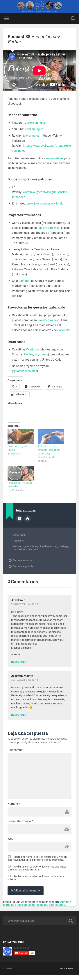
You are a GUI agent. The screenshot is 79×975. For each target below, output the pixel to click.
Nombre (14, 803)
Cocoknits (63, 330)
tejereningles (31, 135)
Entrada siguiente (23, 566)
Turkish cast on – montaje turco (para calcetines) (49, 450)
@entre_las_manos (36, 354)
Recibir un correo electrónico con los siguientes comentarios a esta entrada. (37, 868)
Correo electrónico (20, 821)
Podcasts (18, 540)
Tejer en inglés (34, 129)
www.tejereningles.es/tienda (45, 203)
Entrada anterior (22, 560)
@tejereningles (36, 122)
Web (10, 838)
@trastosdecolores (25, 371)
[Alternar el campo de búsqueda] (73, 18)
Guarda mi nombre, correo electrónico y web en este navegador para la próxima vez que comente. (37, 858)
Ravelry (42, 228)
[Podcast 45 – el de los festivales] (21, 473)
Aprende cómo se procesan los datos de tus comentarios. (37, 903)
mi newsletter (55, 158)
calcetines (31, 546)
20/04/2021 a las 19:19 (24, 604)
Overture (31, 349)
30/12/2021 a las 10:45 (24, 679)
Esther (25, 249)
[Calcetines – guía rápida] (21, 436)
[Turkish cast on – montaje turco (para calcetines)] (51, 436)
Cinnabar (24, 281)
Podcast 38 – (34, 39)
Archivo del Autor (19, 518)
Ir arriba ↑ (68, 968)
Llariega (63, 546)
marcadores (20, 549)
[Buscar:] (39, 920)
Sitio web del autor (27, 518)
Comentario (16, 750)
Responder (18, 662)
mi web (55, 228)
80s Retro (18, 546)
